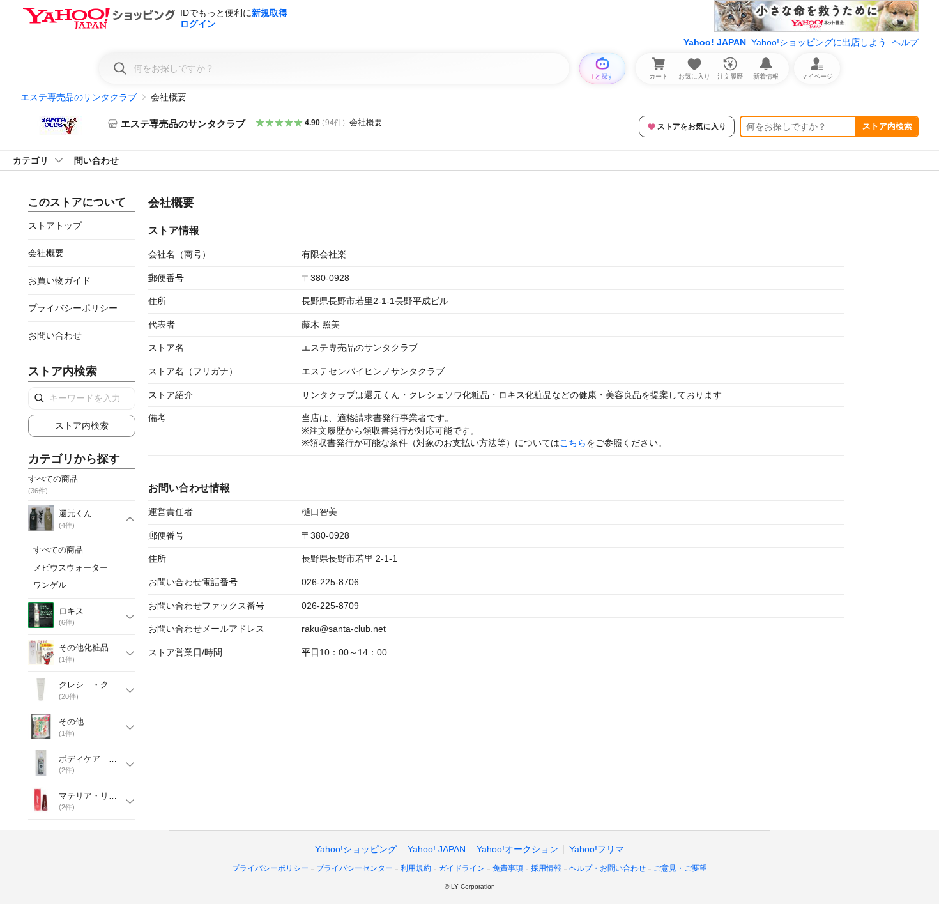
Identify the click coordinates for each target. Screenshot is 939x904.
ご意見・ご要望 (680, 868)
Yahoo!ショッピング (356, 849)
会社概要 (366, 122)
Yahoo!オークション (517, 849)
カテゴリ (31, 160)
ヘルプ (905, 42)
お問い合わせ (55, 335)
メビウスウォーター (70, 567)
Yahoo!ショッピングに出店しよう (819, 42)
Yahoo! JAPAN (714, 42)
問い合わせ (96, 160)
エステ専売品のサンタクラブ (78, 97)
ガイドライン (462, 868)
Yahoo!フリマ (596, 849)
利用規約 (416, 868)
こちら (573, 443)
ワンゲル (49, 585)
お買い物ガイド (59, 280)
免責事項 (507, 868)
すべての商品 (58, 550)
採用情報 (546, 868)
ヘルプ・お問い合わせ (607, 868)
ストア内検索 (887, 126)
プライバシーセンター (354, 868)
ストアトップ (55, 225)
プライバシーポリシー (73, 308)
